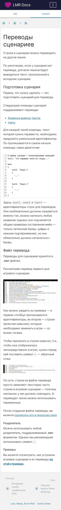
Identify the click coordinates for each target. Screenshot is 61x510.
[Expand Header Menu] (53, 5)
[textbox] (32, 176)
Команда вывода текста (24, 118)
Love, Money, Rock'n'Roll (22, 503)
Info (15, 13)
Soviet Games (43, 503)
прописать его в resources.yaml (36, 415)
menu (11, 122)
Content (46, 13)
